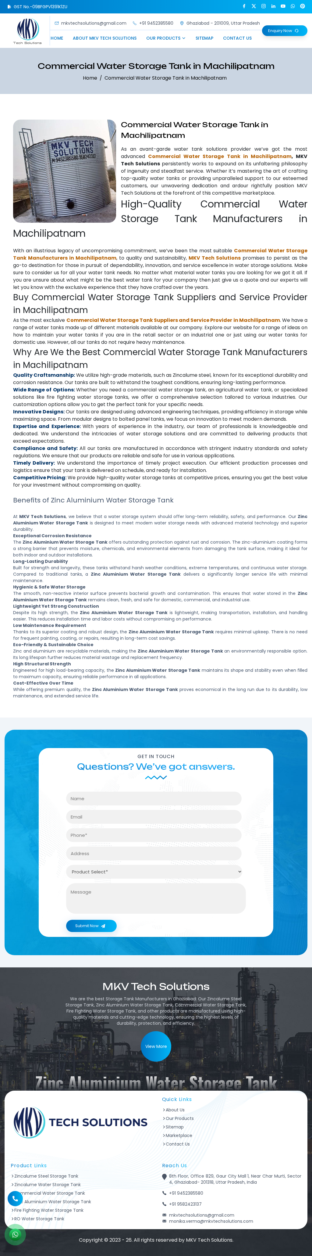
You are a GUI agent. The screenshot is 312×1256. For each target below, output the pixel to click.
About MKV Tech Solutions (104, 38)
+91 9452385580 (156, 23)
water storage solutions (263, 265)
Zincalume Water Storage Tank (47, 1185)
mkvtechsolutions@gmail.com (93, 23)
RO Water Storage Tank (39, 1219)
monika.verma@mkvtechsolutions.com (211, 1221)
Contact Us (237, 38)
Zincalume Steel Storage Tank (46, 1176)
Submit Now (87, 926)
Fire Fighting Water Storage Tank (48, 1210)
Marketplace (179, 1135)
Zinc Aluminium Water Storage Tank (52, 1202)
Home (57, 38)
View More (156, 1046)
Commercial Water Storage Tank (49, 1193)
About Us (175, 1110)
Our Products (163, 38)
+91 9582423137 (185, 1204)
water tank (188, 149)
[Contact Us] (15, 1198)
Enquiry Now (280, 31)
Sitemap (204, 38)
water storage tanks (102, 397)
